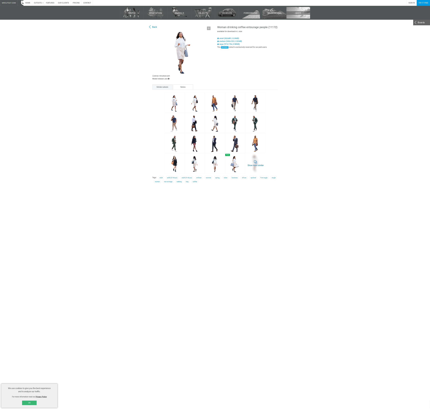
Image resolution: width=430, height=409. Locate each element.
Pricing (76, 3)
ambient (199, 178)
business (235, 178)
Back (154, 27)
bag (187, 181)
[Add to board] (209, 28)
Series (183, 87)
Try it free (423, 3)
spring (217, 178)
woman (157, 181)
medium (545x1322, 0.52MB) (230, 41)
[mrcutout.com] (11, 3)
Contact (87, 3)
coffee (195, 181)
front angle (263, 178)
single (274, 178)
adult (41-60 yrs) (187, 178)
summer (208, 178)
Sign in (411, 3)
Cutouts (38, 3)
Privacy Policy (41, 397)
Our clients (63, 3)
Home (27, 3)
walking (179, 181)
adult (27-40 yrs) (172, 178)
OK (29, 403)
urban (225, 178)
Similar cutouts (162, 87)
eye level (253, 178)
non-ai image (168, 181)
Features (50, 3)
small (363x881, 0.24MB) (229, 38)
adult (161, 178)
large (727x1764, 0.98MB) (229, 44)
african (244, 178)
